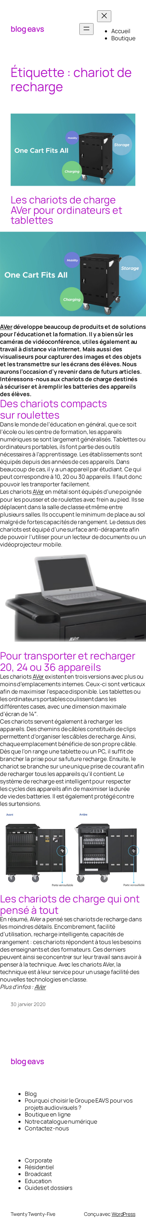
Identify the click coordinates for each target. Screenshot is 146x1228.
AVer (6, 327)
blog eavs (27, 29)
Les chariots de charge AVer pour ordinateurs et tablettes (66, 210)
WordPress (123, 1214)
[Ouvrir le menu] (86, 29)
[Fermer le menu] (104, 16)
